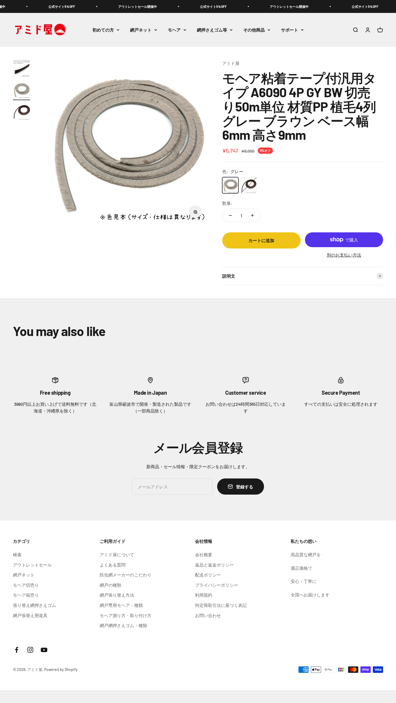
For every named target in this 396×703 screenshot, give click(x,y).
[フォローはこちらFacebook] (16, 649)
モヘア (174, 29)
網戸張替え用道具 (30, 615)
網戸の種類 (110, 584)
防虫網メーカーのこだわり (125, 574)
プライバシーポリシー (216, 584)
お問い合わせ (208, 615)
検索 (17, 554)
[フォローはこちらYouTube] (44, 649)
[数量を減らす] (230, 215)
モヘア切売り (26, 584)
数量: (227, 203)
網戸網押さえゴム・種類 (123, 625)
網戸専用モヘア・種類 (121, 605)
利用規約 (203, 594)
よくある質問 (113, 564)
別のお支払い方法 (344, 254)
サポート (289, 29)
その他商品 (254, 29)
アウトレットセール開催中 (122, 6)
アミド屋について (117, 554)
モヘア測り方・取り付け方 (125, 615)
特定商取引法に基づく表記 (221, 605)
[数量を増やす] (252, 215)
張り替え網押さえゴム (34, 605)
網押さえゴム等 (212, 29)
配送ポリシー (208, 574)
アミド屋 (230, 63)
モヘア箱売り (26, 594)
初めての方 (103, 29)
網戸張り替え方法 (117, 594)
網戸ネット (141, 29)
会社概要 (203, 554)
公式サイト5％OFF (46, 6)
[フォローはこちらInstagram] (30, 649)
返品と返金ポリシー (214, 564)
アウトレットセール (32, 564)
